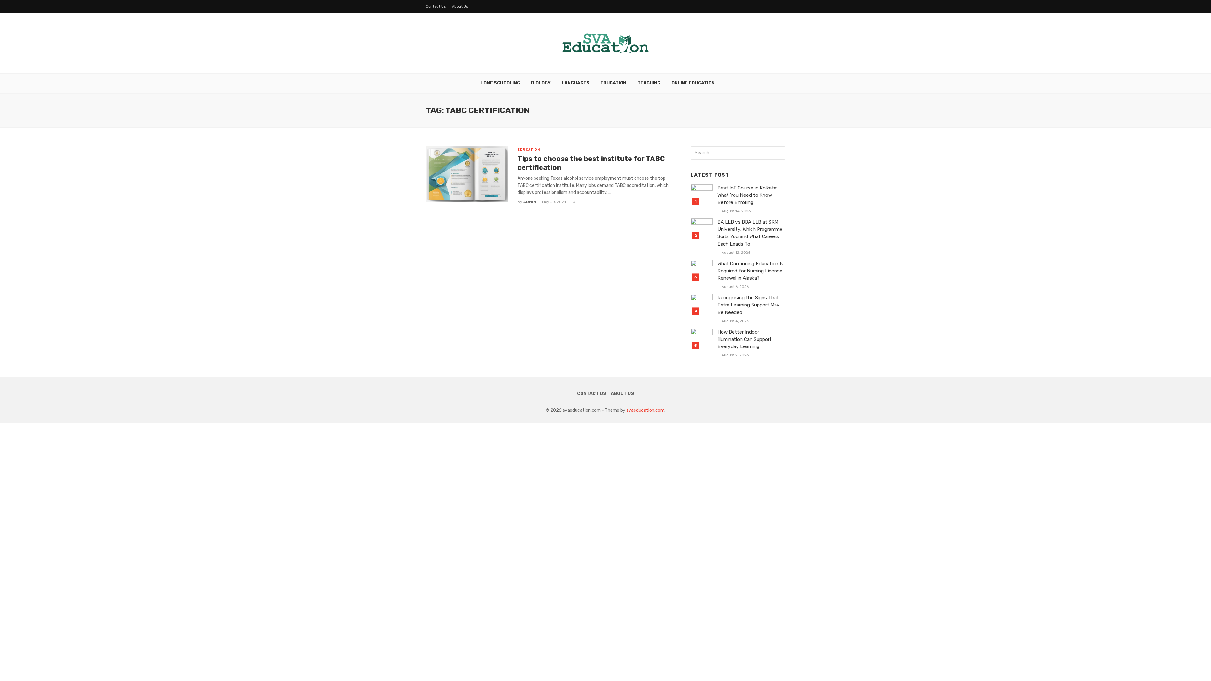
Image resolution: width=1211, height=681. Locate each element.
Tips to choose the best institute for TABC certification (591, 163)
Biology (541, 83)
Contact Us (436, 6)
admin (529, 202)
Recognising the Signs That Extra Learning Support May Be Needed (748, 305)
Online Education (693, 83)
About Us (460, 6)
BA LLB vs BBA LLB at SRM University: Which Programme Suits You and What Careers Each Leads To (749, 233)
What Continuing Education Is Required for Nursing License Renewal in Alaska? (750, 271)
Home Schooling (500, 83)
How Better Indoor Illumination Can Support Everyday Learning (744, 339)
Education (613, 83)
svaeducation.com (645, 410)
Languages (575, 83)
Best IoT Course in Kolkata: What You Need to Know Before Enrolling (747, 195)
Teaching (648, 83)
